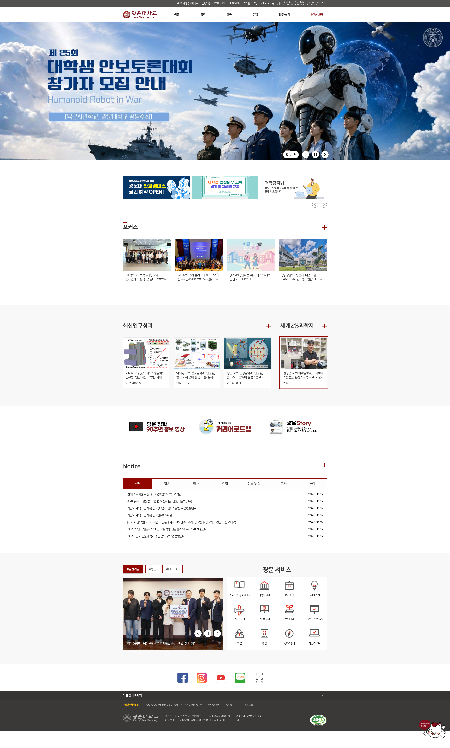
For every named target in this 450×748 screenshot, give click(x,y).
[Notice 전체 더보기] (324, 465)
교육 (229, 14)
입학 (203, 14)
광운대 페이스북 (182, 678)
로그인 (247, 3)
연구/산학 (284, 14)
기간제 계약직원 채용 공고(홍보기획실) (149, 515)
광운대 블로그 (240, 678)
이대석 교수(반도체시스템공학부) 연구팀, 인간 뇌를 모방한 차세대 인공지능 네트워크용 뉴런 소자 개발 (146, 375)
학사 (196, 484)
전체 (137, 484)
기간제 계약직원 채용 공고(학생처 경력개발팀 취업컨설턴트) (162, 508)
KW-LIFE (317, 14)
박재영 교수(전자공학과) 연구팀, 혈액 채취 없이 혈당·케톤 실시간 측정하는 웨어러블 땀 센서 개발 (196, 375)
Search (255, 3)
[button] (305, 154)
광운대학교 (140, 14)
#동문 (152, 569)
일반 (166, 484)
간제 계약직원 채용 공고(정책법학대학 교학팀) (154, 494)
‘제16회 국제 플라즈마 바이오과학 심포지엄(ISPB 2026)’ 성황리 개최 (198, 277)
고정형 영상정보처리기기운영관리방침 (161, 704)
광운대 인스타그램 (202, 678)
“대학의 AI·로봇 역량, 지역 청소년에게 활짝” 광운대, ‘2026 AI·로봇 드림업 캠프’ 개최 (145, 277)
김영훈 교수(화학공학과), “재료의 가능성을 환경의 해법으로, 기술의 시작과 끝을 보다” (303, 375)
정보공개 (230, 704)
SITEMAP (235, 3)
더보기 (324, 227)
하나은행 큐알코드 (259, 678)
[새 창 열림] (156, 187)
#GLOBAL (172, 569)
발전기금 (206, 3)
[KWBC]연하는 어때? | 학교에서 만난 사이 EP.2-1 (250, 277)
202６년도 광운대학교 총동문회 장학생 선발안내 (156, 536)
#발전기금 (133, 569)
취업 (255, 14)
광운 (176, 14)
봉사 (283, 484)
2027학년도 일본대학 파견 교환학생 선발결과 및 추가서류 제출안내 (167, 529)
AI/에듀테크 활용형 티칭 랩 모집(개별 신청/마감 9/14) (159, 501)
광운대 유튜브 (221, 678)
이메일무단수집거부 (193, 704)
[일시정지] (315, 154)
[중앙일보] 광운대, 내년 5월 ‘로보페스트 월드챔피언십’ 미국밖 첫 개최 (302, 277)
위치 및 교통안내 (247, 704)
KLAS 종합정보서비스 (187, 3)
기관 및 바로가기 (132, 695)
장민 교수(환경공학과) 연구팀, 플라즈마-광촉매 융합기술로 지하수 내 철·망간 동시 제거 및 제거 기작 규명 (246, 375)
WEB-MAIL (220, 3)
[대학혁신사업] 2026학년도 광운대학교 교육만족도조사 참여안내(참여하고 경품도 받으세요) (181, 522)
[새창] (318, 716)
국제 (312, 484)
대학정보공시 (214, 704)
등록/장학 (254, 484)
